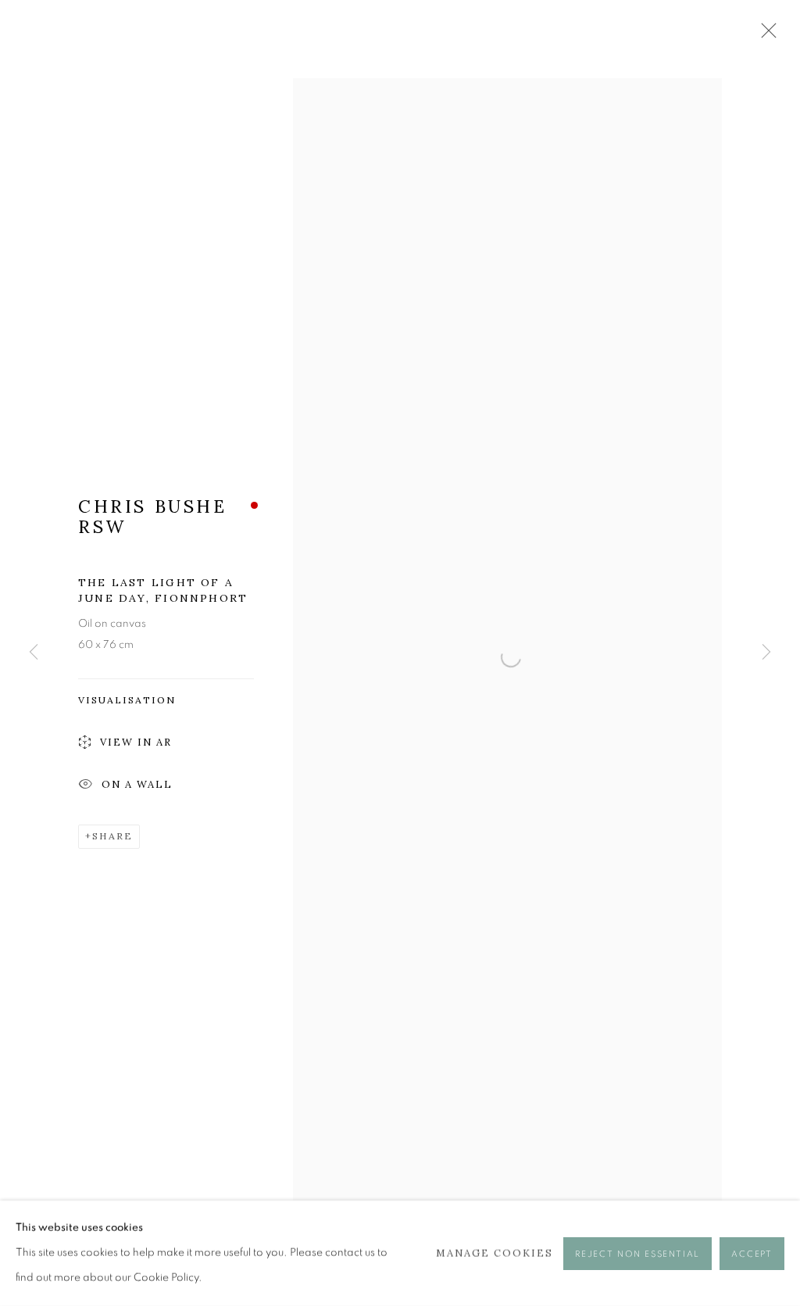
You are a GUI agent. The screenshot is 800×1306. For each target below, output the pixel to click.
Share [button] (112, 836)
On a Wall (137, 784)
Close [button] (765, 35)
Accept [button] (752, 1253)
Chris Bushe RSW (152, 516)
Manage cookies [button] (495, 1252)
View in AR (136, 742)
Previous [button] (33, 653)
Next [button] (766, 653)
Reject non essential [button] (637, 1253)
